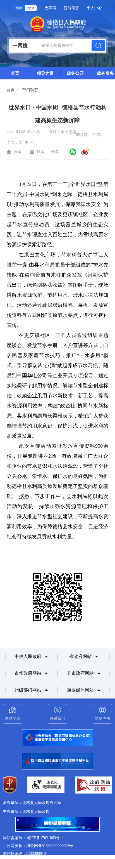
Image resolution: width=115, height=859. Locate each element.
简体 (19, 8)
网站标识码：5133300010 (24, 853)
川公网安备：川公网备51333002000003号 (38, 846)
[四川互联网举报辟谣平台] (57, 825)
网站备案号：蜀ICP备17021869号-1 (33, 838)
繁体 (31, 8)
